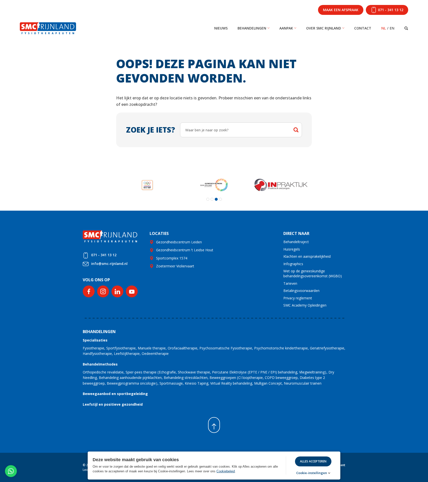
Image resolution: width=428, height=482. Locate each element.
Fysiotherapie (93, 348)
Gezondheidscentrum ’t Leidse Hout (184, 250)
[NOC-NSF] (147, 185)
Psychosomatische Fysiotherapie (225, 348)
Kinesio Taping (196, 383)
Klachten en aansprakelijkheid (307, 256)
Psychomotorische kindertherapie (281, 348)
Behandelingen (252, 28)
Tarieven (290, 283)
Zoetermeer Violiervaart (175, 266)
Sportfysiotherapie (121, 348)
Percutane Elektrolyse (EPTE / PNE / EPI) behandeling (254, 372)
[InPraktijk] (280, 185)
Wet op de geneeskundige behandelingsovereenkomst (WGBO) (312, 273)
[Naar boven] (214, 425)
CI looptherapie (250, 377)
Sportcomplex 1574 (171, 258)
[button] (207, 199)
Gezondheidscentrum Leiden (179, 242)
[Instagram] (103, 291)
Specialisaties (95, 340)
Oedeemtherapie (155, 353)
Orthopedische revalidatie (103, 372)
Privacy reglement (297, 298)
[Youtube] (132, 291)
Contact (362, 28)
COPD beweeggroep (281, 377)
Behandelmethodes (100, 364)
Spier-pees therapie (141, 372)
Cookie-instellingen (311, 473)
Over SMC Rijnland (323, 28)
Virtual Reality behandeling (231, 383)
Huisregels (291, 249)
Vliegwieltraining (312, 372)
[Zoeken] (406, 28)
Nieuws (221, 28)
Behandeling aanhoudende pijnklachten (130, 377)
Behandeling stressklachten (186, 377)
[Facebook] (89, 291)
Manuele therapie (152, 348)
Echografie (167, 372)
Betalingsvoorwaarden (301, 290)
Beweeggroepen (223, 377)
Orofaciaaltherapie (182, 348)
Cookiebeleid (225, 471)
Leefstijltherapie (127, 353)
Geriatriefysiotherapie (327, 348)
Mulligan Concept (268, 383)
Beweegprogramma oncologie (131, 383)
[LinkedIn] (117, 291)
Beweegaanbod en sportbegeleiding (115, 393)
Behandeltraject (296, 241)
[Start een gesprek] (11, 471)
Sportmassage (171, 383)
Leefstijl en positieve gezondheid (113, 404)
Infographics (293, 263)
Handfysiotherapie (97, 353)
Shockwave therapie (194, 372)
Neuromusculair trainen (302, 383)
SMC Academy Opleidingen (304, 305)
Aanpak (286, 28)
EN (392, 28)
